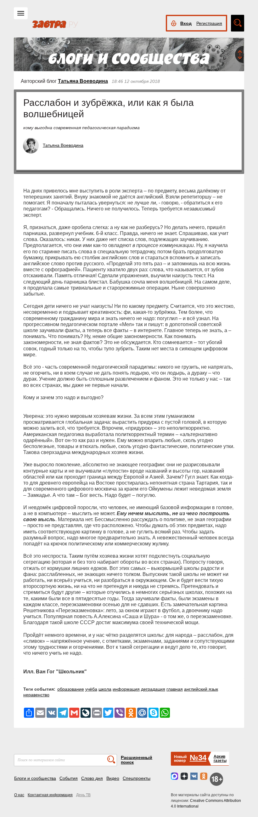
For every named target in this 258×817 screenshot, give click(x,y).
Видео (112, 778)
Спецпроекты (136, 778)
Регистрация (209, 23)
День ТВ (83, 795)
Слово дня (92, 778)
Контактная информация (50, 795)
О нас (19, 795)
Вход (186, 23)
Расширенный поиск (136, 760)
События (68, 778)
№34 (198, 757)
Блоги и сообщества (35, 778)
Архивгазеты (220, 758)
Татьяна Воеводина (83, 81)
